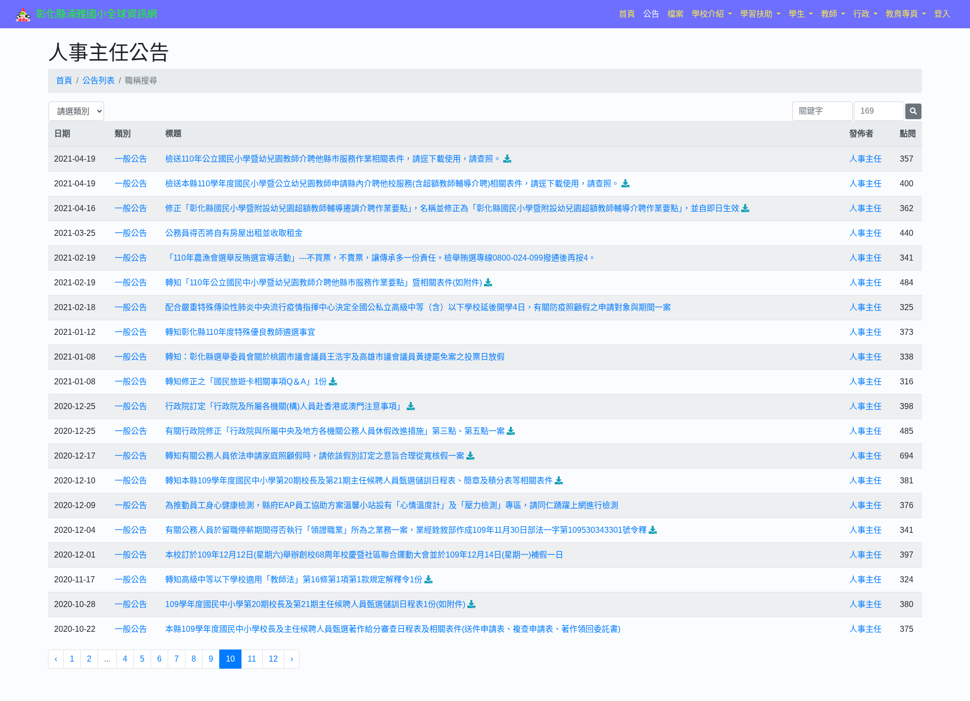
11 (252, 659)
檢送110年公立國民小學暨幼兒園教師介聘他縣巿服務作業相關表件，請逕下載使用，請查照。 (333, 159)
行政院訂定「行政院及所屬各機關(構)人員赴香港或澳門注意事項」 (285, 406)
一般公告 (131, 159)
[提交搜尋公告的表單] (913, 111)
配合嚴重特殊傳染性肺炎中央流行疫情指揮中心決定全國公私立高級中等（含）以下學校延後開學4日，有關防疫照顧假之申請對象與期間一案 (418, 307)
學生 (798, 14)
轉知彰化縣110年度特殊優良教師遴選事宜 (240, 332)
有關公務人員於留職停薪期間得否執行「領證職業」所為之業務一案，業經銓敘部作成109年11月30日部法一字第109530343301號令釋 (406, 530)
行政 (862, 14)
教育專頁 (903, 14)
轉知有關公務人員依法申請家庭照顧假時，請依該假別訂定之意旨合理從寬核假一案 (314, 456)
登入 (942, 14)
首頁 (629, 13)
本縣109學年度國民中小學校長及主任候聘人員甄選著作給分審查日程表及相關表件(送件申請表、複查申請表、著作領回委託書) (392, 629)
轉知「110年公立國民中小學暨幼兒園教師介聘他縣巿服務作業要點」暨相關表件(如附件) (323, 282)
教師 (830, 14)
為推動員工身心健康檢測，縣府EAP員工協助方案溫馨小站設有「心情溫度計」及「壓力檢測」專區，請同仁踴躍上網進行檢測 (391, 505)
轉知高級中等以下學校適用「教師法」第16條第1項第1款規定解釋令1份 (293, 579)
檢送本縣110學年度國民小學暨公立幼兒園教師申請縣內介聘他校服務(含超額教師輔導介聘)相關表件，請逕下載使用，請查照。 (392, 183)
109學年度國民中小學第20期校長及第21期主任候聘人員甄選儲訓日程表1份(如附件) (315, 604)
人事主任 (865, 159)
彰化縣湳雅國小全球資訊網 (96, 14)
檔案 (675, 14)
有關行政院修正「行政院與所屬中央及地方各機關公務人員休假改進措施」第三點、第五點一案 (335, 431)
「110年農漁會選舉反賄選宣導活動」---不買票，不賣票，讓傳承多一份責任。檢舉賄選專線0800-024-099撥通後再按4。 (380, 258)
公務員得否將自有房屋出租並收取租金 (234, 233)
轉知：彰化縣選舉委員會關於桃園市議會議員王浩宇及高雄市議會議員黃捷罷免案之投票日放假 (335, 357)
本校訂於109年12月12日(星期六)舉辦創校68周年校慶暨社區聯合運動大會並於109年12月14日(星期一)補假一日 (364, 554)
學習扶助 (757, 14)
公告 (651, 14)
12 (273, 659)
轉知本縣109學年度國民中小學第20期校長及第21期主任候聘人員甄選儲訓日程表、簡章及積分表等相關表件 (359, 480)
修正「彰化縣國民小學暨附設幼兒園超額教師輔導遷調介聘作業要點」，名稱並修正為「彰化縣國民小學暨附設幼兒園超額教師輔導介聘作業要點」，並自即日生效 (452, 208)
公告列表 (98, 80)
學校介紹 (709, 14)
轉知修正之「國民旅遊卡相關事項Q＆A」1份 (246, 381)
